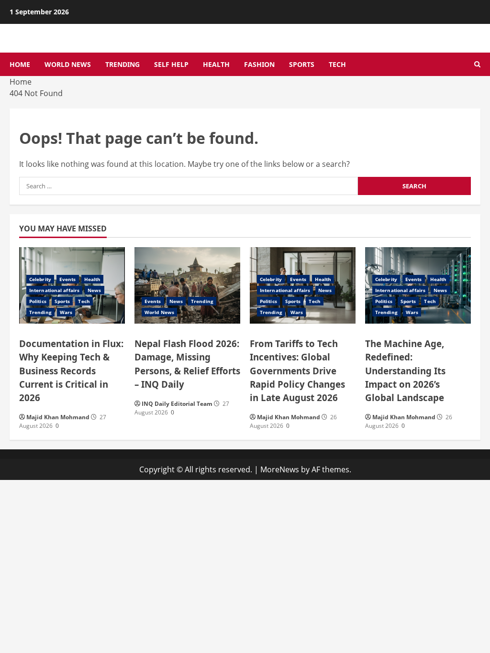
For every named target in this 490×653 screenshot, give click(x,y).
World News (68, 64)
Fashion (259, 64)
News (94, 290)
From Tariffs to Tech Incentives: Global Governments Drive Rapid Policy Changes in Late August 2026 (297, 370)
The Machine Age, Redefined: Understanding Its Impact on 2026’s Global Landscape (405, 370)
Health (216, 64)
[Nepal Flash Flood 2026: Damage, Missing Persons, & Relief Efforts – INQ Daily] (187, 285)
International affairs (54, 290)
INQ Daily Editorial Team (177, 404)
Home (20, 64)
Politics (37, 301)
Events (67, 279)
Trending (122, 64)
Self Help (171, 64)
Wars (66, 312)
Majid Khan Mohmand (57, 417)
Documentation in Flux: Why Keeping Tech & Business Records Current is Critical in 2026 (71, 370)
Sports (301, 64)
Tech (337, 64)
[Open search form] (477, 64)
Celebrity (40, 279)
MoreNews (279, 469)
